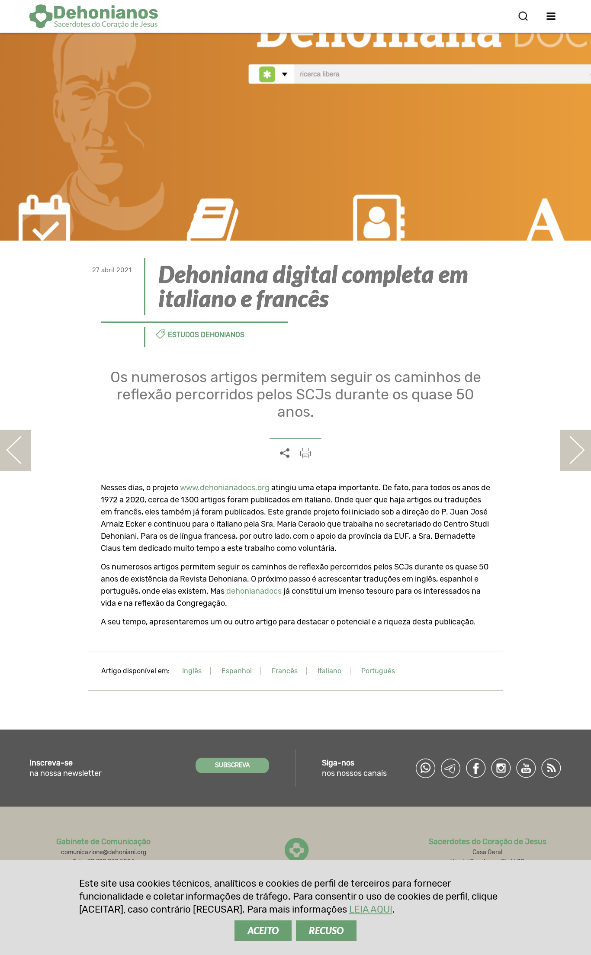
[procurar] (523, 16)
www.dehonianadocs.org (225, 487)
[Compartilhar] (284, 453)
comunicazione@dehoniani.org (103, 852)
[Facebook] (476, 768)
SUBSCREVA (232, 765)
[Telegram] (450, 768)
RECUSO (326, 930)
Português (378, 671)
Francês (285, 671)
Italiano (329, 671)
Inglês (192, 671)
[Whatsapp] (425, 768)
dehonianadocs (254, 591)
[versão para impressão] (305, 453)
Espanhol (237, 671)
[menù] (551, 16)
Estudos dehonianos (206, 335)
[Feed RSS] (551, 768)
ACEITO (263, 930)
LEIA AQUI (370, 909)
